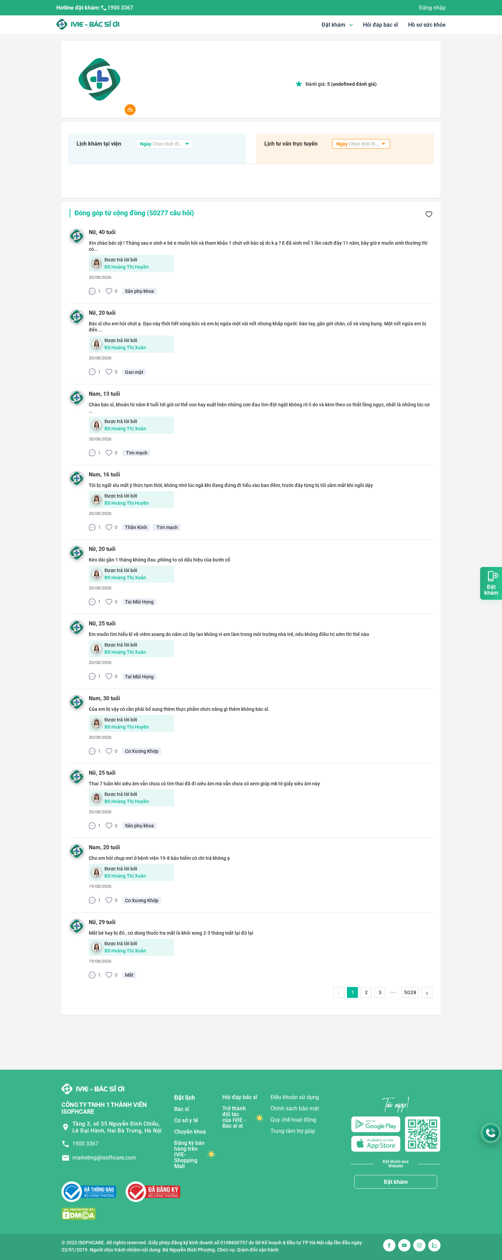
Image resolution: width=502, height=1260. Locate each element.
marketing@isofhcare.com (104, 1157)
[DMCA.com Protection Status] (78, 1213)
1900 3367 (120, 7)
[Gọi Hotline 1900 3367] (490, 1133)
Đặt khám (396, 1182)
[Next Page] (426, 992)
